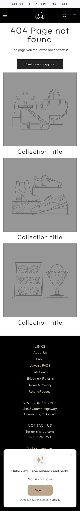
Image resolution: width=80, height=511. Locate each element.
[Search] (65, 15)
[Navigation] (5, 15)
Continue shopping (40, 64)
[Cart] (74, 15)
